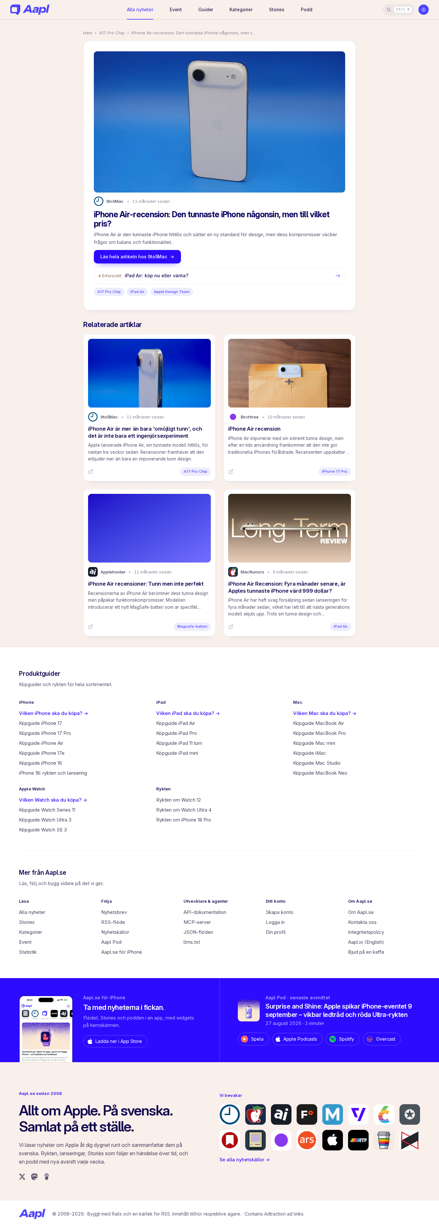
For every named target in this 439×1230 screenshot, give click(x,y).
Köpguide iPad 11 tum (179, 743)
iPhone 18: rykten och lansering (53, 773)
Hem (87, 32)
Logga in (275, 922)
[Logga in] (423, 9)
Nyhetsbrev (114, 912)
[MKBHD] (409, 1140)
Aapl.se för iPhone (121, 952)
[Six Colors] (384, 1114)
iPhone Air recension (254, 429)
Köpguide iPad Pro (176, 733)
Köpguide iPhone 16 (40, 763)
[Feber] (307, 1114)
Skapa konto (279, 912)
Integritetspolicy (366, 932)
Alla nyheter (140, 9)
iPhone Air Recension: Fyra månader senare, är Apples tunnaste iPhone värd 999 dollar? (287, 587)
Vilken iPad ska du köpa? (188, 713)
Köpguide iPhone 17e (42, 753)
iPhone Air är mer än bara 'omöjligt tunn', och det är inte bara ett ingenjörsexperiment (145, 432)
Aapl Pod (111, 942)
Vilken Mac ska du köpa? (324, 713)
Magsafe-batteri (192, 626)
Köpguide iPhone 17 (40, 723)
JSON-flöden (198, 932)
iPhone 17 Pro (334, 471)
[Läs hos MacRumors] (230, 626)
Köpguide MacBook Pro (319, 733)
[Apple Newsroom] (332, 1140)
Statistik (28, 952)
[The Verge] (358, 1114)
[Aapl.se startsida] (32, 1214)
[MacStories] (230, 1140)
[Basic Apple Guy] (384, 1140)
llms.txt (192, 942)
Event (176, 9)
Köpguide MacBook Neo (320, 773)
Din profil (276, 932)
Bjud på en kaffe (366, 952)
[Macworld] (332, 1114)
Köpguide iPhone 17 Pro (45, 733)
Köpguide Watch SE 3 (43, 830)
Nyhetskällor (115, 932)
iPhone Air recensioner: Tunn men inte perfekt (146, 584)
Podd (306, 9)
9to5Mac (115, 201)
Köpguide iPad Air (175, 723)
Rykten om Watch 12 (178, 800)
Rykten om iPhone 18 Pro (183, 820)
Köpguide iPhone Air (41, 743)
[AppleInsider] (281, 1114)
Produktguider (39, 673)
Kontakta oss (362, 922)
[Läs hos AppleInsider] (90, 626)
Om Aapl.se (361, 912)
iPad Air (137, 291)
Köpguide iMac (309, 753)
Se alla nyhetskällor (245, 1159)
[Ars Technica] (307, 1140)
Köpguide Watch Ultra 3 (45, 820)
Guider (205, 9)
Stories (276, 9)
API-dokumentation (205, 912)
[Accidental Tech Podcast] (358, 1140)
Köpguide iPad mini (177, 753)
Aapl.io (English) (366, 942)
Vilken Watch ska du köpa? (53, 800)
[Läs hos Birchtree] (230, 471)
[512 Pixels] (255, 1140)
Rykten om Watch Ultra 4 (183, 810)
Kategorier (241, 9)
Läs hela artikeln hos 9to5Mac (133, 256)
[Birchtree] (281, 1140)
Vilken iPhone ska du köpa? (53, 713)
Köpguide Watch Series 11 (47, 810)
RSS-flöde (113, 922)
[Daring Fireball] (409, 1114)
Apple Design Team (172, 291)
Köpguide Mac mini (314, 743)
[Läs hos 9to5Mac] (90, 471)
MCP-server (197, 922)
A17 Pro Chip (112, 32)
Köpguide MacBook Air (318, 723)
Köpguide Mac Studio (317, 763)
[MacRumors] (255, 1114)
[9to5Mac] (230, 1114)
